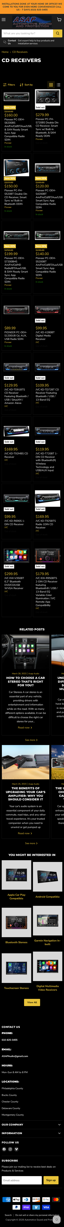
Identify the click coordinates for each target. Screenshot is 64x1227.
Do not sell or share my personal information (37, 1215)
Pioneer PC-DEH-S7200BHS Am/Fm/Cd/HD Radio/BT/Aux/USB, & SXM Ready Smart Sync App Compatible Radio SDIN (16, 269)
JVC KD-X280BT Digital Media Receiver (45, 336)
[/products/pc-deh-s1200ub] (16, 310)
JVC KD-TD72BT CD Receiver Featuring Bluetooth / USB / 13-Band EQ (47, 394)
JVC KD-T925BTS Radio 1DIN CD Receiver (46, 524)
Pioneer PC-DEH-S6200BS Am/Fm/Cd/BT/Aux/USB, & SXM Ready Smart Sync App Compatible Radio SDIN (18, 129)
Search (8, 1215)
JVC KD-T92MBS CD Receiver (16, 455)
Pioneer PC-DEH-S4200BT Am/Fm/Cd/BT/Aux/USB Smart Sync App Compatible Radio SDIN (49, 199)
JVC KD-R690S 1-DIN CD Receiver (14, 522)
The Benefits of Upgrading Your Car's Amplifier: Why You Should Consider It (26, 794)
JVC (37, 342)
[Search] (57, 33)
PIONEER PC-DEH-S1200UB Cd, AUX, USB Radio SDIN (15, 336)
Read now (24, 727)
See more (30, 740)
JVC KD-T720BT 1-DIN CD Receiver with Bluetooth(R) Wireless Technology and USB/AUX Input (47, 462)
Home (5, 52)
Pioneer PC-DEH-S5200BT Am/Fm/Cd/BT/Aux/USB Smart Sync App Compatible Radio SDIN (49, 266)
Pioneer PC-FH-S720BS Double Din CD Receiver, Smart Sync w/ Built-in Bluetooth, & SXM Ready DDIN (47, 127)
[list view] (58, 85)
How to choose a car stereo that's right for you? (25, 681)
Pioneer (7, 143)
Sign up (51, 1180)
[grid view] (51, 85)
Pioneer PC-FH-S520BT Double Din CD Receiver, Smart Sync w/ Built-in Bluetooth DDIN (15, 197)
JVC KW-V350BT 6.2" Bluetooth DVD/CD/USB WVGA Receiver (14, 583)
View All (32, 1002)
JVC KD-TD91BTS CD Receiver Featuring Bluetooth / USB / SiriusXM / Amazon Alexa (16, 396)
